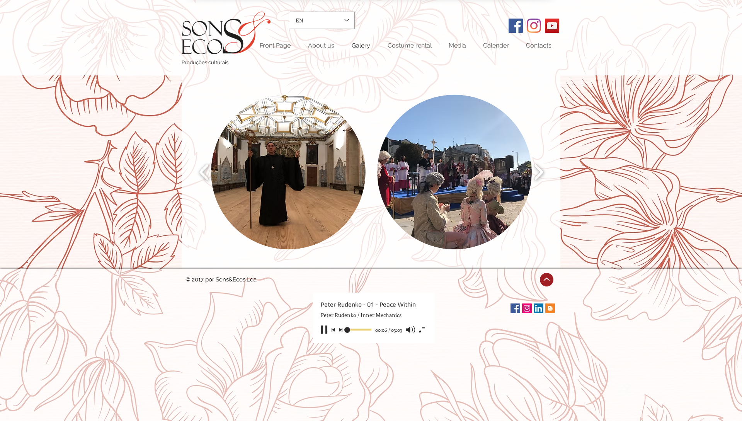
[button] (288, 172)
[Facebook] (516, 26)
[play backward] (204, 172)
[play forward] (538, 172)
